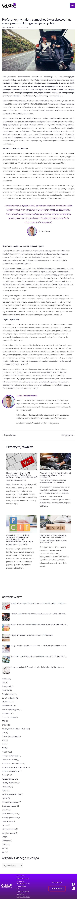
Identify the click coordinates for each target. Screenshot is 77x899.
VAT (25, 480)
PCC (3, 740)
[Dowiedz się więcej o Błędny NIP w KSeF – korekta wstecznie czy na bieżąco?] (55, 524)
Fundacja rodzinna (9, 717)
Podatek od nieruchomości (12, 764)
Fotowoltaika (7, 713)
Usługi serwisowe (58, 482)
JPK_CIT (5, 725)
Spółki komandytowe (10, 814)
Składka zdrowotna (9, 806)
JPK (3, 721)
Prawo (4, 791)
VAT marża (6, 841)
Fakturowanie (7, 706)
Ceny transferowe (8, 698)
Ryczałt (5, 798)
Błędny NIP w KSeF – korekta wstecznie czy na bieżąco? (53, 536)
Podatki (25, 27)
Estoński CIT (6, 702)
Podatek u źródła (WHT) (10, 771)
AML (3, 682)
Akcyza (4, 679)
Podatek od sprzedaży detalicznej (14, 767)
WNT (3, 852)
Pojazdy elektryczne (9, 783)
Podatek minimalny (9, 760)
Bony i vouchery (8, 694)
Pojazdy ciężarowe (9, 779)
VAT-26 (5, 845)
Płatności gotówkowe (10, 756)
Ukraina (5, 825)
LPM (3, 733)
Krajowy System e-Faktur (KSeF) (14, 729)
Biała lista (5, 690)
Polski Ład (6, 787)
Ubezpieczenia (7, 821)
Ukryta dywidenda (9, 829)
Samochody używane (10, 802)
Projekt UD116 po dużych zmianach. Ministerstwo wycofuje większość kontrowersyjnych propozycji (19, 538)
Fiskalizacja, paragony (10, 710)
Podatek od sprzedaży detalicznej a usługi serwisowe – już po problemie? (55, 475)
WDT (3, 848)
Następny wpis (68, 435)
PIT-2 (4, 748)
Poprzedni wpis (9, 435)
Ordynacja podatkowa (10, 736)
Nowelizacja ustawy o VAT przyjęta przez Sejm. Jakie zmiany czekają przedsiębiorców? (21, 475)
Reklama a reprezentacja (11, 794)
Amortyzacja (7, 686)
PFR (3, 744)
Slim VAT (5, 810)
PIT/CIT (18, 27)
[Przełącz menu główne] (72, 5)
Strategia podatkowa (10, 818)
